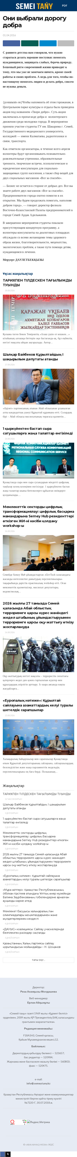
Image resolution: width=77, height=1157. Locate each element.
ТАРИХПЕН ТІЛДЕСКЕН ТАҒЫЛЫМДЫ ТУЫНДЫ (37, 794)
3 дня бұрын (11, 827)
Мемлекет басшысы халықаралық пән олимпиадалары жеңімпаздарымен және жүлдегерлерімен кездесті (30, 915)
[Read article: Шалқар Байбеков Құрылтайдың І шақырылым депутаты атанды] (38, 386)
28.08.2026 (9, 290)
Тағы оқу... (38, 960)
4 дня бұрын (11, 884)
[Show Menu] (4, 5)
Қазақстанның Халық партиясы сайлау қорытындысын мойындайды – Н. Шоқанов (32, 945)
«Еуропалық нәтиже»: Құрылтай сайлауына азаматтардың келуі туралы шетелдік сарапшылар (38, 705)
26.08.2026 (9, 438)
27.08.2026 (9, 364)
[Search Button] (72, 5)
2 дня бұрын (11, 813)
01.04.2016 (9, 35)
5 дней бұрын (11, 938)
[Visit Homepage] (34, 5)
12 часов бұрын (13, 799)
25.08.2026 (9, 715)
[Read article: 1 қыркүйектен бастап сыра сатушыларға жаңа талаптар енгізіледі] (38, 460)
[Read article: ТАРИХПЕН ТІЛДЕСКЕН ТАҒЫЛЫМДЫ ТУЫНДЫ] (38, 312)
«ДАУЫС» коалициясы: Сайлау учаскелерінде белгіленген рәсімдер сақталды (33, 931)
